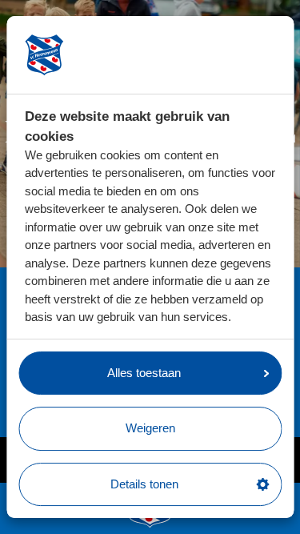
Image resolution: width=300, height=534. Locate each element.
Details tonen (144, 484)
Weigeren (150, 428)
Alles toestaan (144, 372)
